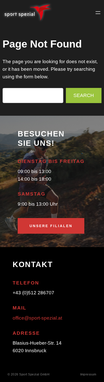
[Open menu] (97, 12)
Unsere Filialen (51, 226)
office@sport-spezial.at (37, 318)
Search (83, 95)
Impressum (88, 374)
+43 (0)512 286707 (33, 292)
